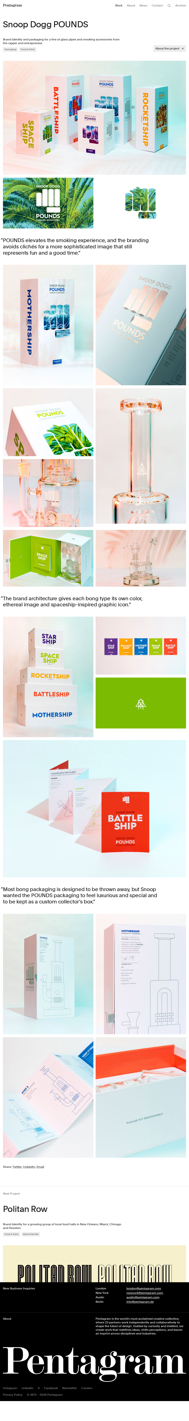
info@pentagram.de (140, 1301)
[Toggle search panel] (169, 5)
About (131, 5)
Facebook (51, 1388)
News (143, 5)
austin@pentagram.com (142, 1297)
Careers (86, 1388)
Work (118, 5)
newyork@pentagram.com (144, 1293)
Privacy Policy (13, 1394)
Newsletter (69, 1388)
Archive (180, 5)
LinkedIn (27, 1388)
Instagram (10, 1388)
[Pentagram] (12, 5)
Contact (157, 5)
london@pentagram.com (143, 1288)
